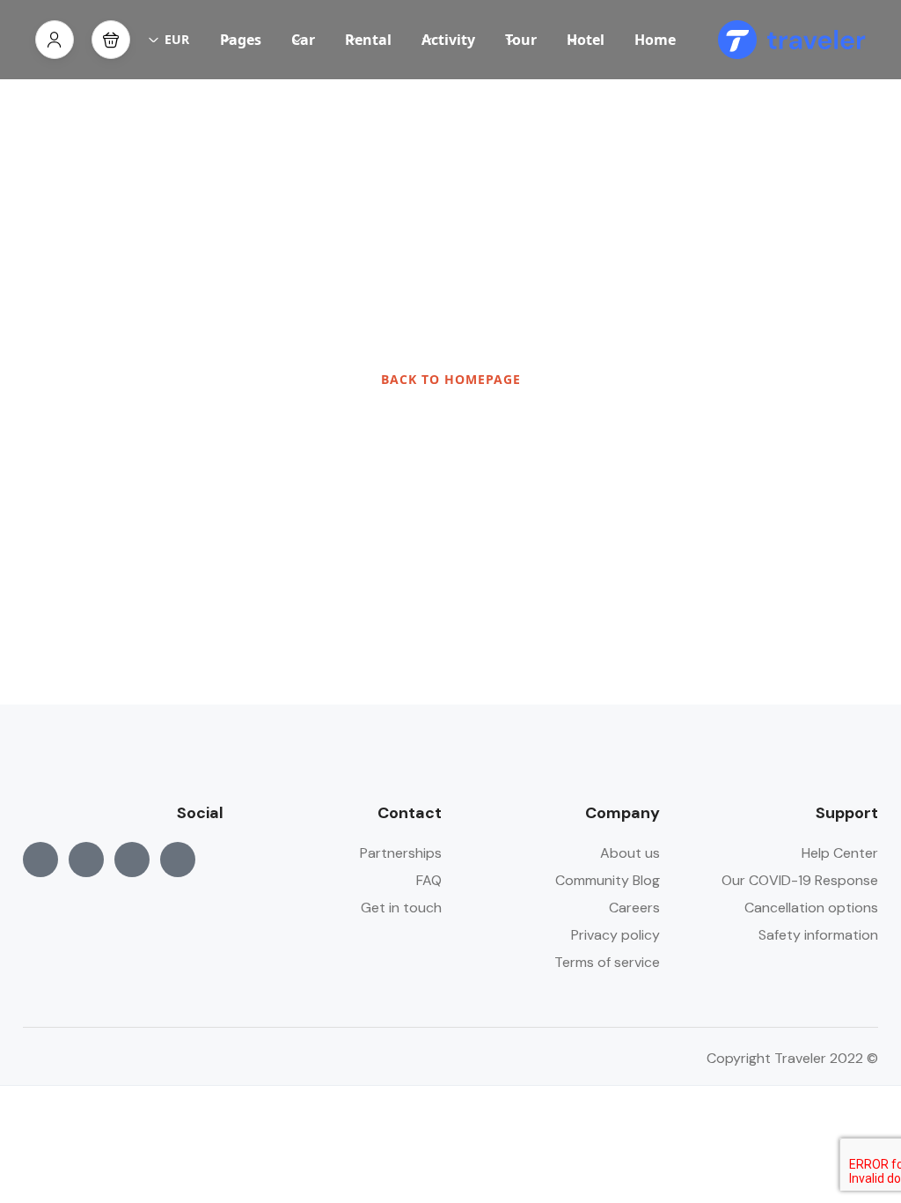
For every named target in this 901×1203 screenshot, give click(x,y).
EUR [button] (177, 39)
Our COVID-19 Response (800, 880)
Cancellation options (811, 907)
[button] (111, 39)
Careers (634, 907)
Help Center (840, 853)
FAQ (429, 880)
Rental (368, 39)
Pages (240, 39)
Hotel (585, 39)
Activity (448, 39)
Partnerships (401, 853)
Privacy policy (615, 935)
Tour (521, 39)
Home (655, 39)
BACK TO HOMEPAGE (451, 379)
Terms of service (607, 962)
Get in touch (401, 907)
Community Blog (607, 880)
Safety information (818, 935)
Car (303, 39)
